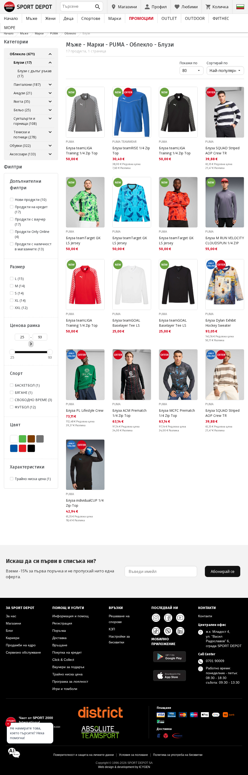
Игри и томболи (64, 689)
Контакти (205, 616)
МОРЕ (9, 27)
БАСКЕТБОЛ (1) (27, 385)
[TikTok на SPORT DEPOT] (156, 631)
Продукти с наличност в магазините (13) (33, 246)
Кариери (12, 638)
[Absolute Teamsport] (100, 732)
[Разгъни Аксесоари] (50, 154)
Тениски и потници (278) (25, 134)
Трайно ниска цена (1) (33, 478)
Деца (68, 18)
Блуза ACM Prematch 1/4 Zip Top (129, 413)
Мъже (31, 18)
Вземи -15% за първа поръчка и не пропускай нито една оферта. (60, 568)
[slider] (12, 352)
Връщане (59, 645)
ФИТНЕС (221, 18)
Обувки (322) (20, 145)
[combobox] (81, 6)
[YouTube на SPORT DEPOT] (180, 617)
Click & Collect (63, 660)
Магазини (13, 623)
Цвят (15, 424)
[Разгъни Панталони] (50, 84)
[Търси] (97, 6)
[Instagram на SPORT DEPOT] (156, 617)
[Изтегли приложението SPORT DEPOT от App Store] (169, 675)
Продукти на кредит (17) (31, 209)
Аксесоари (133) (23, 154)
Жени (50, 18)
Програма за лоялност (70, 681)
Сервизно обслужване (23, 652)
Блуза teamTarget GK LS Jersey (83, 240)
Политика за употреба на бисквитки (177, 755)
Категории (16, 42)
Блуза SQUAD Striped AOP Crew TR (222, 150)
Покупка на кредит (67, 652)
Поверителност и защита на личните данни (83, 755)
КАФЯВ (31, 439)
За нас (11, 616)
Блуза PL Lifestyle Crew (84, 410)
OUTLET (169, 18)
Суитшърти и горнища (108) (25, 121)
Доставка (59, 638)
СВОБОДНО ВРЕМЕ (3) (33, 399)
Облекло (70, 33)
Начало (11, 18)
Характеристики (27, 467)
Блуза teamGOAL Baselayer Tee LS (126, 323)
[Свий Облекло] (50, 54)
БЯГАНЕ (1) (23, 392)
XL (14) (20, 300)
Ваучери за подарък (68, 667)
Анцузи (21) (23, 93)
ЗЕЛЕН (22, 439)
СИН (14, 448)
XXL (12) (21, 307)
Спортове (90, 18)
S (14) (19, 293)
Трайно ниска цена (67, 674)
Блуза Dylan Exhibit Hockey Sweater (220, 323)
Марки (114, 18)
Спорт (16, 373)
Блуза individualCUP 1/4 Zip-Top (84, 503)
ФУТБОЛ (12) (25, 407)
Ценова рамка (25, 325)
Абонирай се (222, 571)
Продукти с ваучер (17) (30, 222)
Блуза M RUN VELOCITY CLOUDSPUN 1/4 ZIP (224, 240)
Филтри (13, 167)
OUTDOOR (195, 18)
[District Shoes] (100, 712)
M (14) (20, 286)
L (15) (19, 278)
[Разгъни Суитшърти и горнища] (50, 118)
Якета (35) (22, 101)
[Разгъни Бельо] (50, 110)
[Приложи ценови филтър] (31, 343)
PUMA (54, 33)
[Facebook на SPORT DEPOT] (168, 617)
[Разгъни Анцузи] (50, 93)
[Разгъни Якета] (50, 101)
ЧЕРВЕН (22, 448)
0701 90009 (215, 661)
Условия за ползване (133, 755)
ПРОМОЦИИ (141, 18)
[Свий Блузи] (50, 62)
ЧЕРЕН (31, 448)
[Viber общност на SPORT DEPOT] (168, 631)
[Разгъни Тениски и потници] (50, 132)
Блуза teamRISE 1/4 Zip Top (131, 150)
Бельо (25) (22, 110)
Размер (17, 266)
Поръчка (59, 631)
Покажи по (191, 62)
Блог (9, 631)
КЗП (112, 629)
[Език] (240, 7)
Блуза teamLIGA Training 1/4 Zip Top (82, 150)
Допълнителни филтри (25, 184)
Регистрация (62, 623)
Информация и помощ (70, 616)
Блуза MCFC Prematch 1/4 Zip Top (177, 413)
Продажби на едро (21, 645)
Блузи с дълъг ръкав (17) (34, 73)
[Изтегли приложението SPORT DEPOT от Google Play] (169, 656)
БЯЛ (14, 439)
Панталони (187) (27, 84)
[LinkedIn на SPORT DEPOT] (180, 631)
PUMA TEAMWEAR (124, 142)
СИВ (40, 439)
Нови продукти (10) (30, 199)
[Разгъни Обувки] (50, 146)
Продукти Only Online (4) (32, 234)
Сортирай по (217, 63)
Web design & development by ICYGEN (124, 767)
